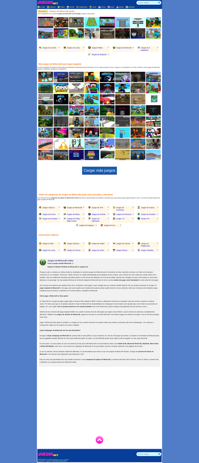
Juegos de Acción (49, 214)
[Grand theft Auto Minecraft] (153, 121)
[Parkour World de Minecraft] (91, 144)
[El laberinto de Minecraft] (138, 77)
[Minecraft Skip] (61, 132)
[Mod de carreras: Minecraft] (107, 99)
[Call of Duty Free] (76, 132)
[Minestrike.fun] (153, 99)
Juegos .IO (120, 219)
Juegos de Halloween (96, 220)
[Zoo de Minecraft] (138, 121)
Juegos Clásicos (48, 208)
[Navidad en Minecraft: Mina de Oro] (91, 155)
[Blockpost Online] (61, 22)
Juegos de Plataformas (145, 245)
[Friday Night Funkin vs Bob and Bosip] (61, 88)
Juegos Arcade (47, 244)
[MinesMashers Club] (122, 155)
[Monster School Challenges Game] (107, 121)
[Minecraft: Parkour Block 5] (138, 132)
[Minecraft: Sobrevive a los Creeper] (107, 33)
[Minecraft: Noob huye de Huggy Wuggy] (122, 121)
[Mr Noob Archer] (122, 132)
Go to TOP (99, 440)
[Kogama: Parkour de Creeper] (107, 144)
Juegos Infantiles (147, 250)
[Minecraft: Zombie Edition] (45, 88)
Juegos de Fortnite (98, 214)
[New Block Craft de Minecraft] (122, 99)
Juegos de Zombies (148, 214)
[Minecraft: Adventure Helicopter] (153, 22)
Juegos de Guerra (147, 208)
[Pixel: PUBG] (138, 99)
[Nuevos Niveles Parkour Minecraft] (107, 132)
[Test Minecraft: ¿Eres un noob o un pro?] (61, 155)
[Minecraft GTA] (61, 121)
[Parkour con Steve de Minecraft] (45, 99)
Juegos (61, 459)
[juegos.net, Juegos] (47, 2)
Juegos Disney (121, 250)
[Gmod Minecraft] (122, 77)
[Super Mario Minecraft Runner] (153, 88)
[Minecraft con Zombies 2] (107, 110)
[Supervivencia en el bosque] (122, 33)
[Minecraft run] (61, 77)
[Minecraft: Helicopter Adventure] (91, 77)
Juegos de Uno (109, 225)
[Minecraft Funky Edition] (76, 77)
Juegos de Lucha (73, 48)
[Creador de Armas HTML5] (61, 144)
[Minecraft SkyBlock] (138, 22)
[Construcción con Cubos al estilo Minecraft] (61, 110)
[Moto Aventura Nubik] (91, 99)
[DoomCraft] (122, 144)
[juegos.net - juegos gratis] (48, 454)
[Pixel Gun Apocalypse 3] (76, 155)
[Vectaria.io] (76, 22)
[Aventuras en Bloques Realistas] (45, 110)
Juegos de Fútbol (98, 244)
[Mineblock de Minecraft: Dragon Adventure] (153, 144)
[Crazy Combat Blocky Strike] (153, 110)
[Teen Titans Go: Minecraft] (91, 110)
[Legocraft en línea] (91, 88)
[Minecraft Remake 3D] (153, 77)
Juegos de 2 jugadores (145, 49)
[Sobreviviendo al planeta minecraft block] (61, 99)
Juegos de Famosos (123, 214)
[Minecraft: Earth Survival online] (107, 77)
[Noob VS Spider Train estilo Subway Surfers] (153, 132)
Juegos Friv (145, 219)
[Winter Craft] (153, 155)
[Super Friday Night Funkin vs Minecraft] (76, 110)
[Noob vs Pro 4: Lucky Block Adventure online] (138, 144)
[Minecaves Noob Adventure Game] (91, 132)
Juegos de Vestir (98, 250)
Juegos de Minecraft (123, 48)
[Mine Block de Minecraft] (91, 121)
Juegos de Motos (73, 214)
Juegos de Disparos (99, 54)
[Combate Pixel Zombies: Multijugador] (122, 110)
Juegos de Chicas (73, 250)
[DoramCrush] (76, 99)
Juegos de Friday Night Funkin (73, 220)
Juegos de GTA (97, 208)
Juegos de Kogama (86, 225)
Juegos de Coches (49, 48)
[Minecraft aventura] (45, 121)
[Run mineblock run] (122, 88)
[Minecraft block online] (76, 33)
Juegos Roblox (97, 48)
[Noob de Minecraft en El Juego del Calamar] (107, 88)
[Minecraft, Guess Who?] (45, 132)
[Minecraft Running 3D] (138, 110)
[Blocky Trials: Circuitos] (45, 155)
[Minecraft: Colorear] (153, 33)
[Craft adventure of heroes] (45, 144)
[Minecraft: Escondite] (91, 22)
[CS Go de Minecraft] (91, 33)
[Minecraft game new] (45, 33)
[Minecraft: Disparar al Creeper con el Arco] (76, 144)
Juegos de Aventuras (120, 209)
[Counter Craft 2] (76, 121)
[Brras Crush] (138, 88)
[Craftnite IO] (138, 33)
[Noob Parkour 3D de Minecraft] (45, 77)
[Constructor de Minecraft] (76, 88)
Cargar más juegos (99, 170)
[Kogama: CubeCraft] (138, 155)
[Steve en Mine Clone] (107, 155)
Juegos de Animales (49, 219)
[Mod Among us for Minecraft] (61, 33)
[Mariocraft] (122, 22)
